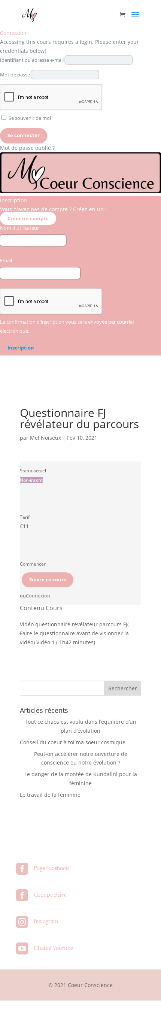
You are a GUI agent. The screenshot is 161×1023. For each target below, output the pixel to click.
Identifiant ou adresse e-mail (32, 60)
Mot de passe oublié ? (27, 147)
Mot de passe (15, 75)
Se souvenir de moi (29, 118)
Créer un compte (28, 218)
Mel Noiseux (45, 437)
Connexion (38, 595)
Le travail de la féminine (50, 794)
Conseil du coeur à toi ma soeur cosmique (72, 742)
